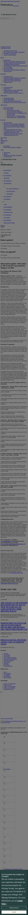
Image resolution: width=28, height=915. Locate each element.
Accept (14, 912)
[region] (14, 892)
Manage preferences (14, 907)
